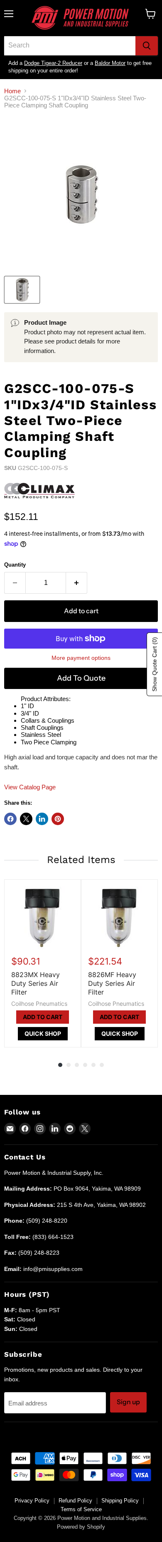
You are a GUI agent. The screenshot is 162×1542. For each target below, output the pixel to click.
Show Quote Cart (154, 664)
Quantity (15, 565)
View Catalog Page (30, 787)
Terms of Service (81, 1509)
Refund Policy (75, 1500)
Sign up (128, 1402)
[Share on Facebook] (10, 819)
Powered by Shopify (81, 1527)
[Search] (146, 45)
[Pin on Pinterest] (58, 819)
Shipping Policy (120, 1500)
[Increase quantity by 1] (76, 583)
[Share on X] (26, 819)
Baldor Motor (110, 63)
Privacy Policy (32, 1500)
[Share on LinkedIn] (42, 819)
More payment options (81, 657)
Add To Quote (81, 678)
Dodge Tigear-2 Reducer (53, 63)
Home (12, 91)
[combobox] (69, 45)
